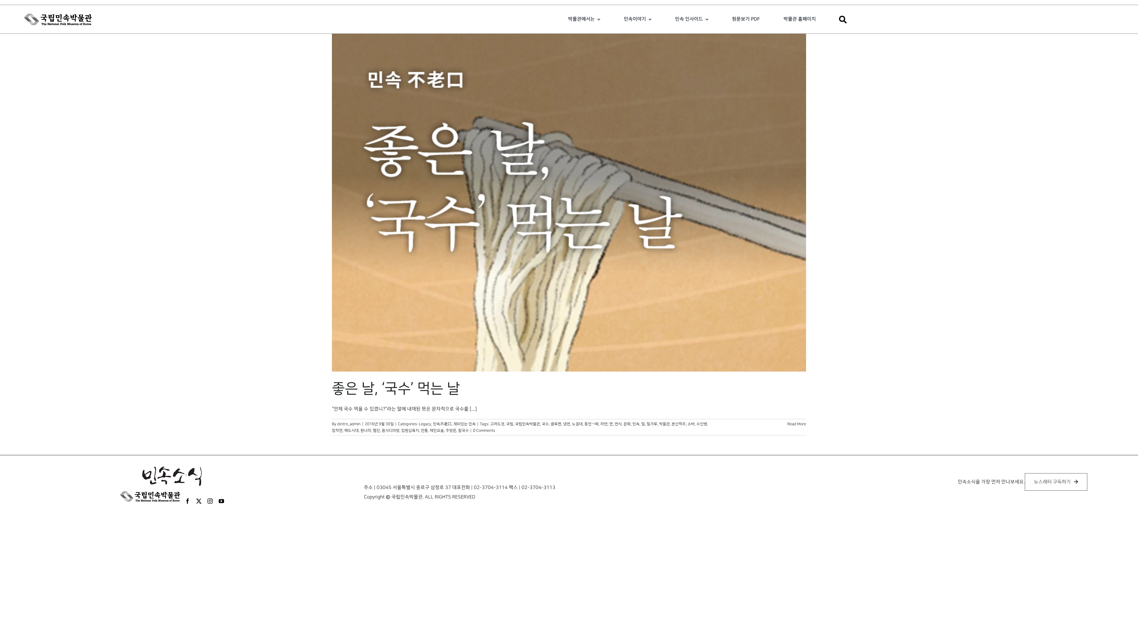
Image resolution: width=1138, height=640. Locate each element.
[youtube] (221, 501)
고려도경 (497, 424)
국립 (509, 424)
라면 (604, 424)
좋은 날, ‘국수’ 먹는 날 (396, 388)
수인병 (701, 424)
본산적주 (679, 424)
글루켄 (556, 424)
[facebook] (187, 501)
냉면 (566, 424)
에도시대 (351, 430)
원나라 (365, 430)
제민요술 (437, 430)
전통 (424, 430)
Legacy (425, 424)
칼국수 (463, 430)
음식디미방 (390, 430)
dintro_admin (349, 424)
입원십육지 (410, 430)
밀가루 (652, 424)
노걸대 (577, 424)
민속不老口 (442, 424)
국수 (545, 424)
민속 (636, 424)
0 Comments (484, 430)
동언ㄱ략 (591, 424)
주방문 (451, 430)
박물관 (664, 424)
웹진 (376, 430)
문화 (627, 424)
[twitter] (199, 501)
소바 (691, 424)
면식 (618, 424)
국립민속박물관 (527, 424)
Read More (796, 424)
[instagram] (210, 501)
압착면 (337, 430)
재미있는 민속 (464, 424)
